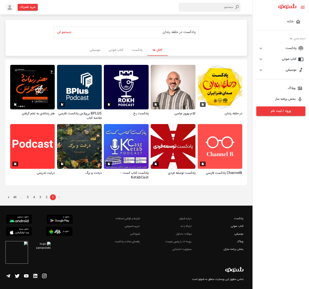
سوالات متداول (184, 234)
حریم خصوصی (132, 226)
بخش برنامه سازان (233, 249)
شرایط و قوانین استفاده (128, 218)
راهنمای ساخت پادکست (127, 242)
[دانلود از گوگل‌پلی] (59, 220)
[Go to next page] (9, 197)
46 (15, 197)
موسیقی (238, 234)
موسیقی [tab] (95, 50)
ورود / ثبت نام (281, 111)
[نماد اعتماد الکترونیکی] (16, 253)
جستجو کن (64, 32)
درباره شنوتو (185, 218)
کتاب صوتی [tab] (116, 50)
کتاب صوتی (237, 226)
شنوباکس (135, 234)
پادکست (238, 218)
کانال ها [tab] (157, 50)
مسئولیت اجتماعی (182, 249)
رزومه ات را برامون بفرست (178, 242)
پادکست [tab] (137, 50)
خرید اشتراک (28, 7)
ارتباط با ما (186, 226)
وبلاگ (240, 242)
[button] (280, 48)
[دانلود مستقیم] (19, 220)
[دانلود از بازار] (59, 232)
